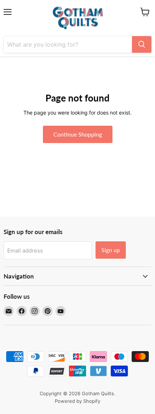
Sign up (110, 249)
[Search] (141, 44)
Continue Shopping (77, 134)
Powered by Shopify (77, 401)
